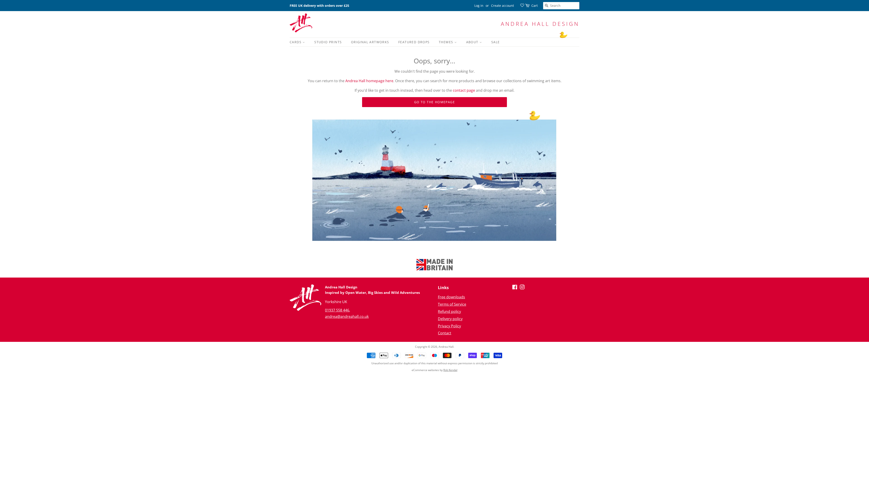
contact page (464, 90)
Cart (534, 5)
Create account (502, 5)
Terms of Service (452, 304)
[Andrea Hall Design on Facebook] (514, 287)
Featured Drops (414, 42)
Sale (495, 42)
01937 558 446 (337, 310)
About (473, 42)
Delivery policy (450, 318)
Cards (296, 42)
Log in (478, 5)
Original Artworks (370, 42)
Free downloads (451, 297)
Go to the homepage (434, 102)
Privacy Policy (449, 326)
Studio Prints (328, 42)
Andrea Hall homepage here (369, 80)
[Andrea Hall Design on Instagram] (522, 287)
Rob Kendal (450, 370)
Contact (444, 333)
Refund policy (449, 311)
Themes (446, 42)
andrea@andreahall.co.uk (347, 316)
